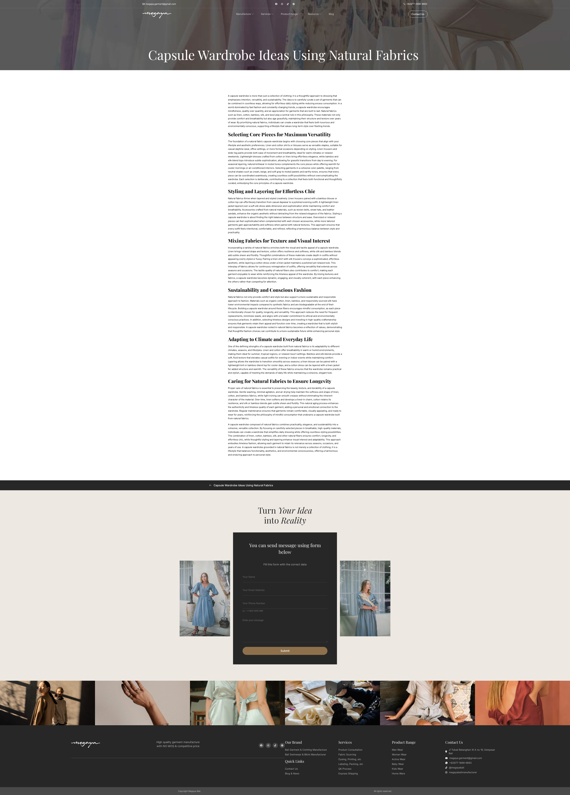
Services (266, 13)
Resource (313, 13)
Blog (331, 13)
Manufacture (243, 13)
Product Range (289, 13)
